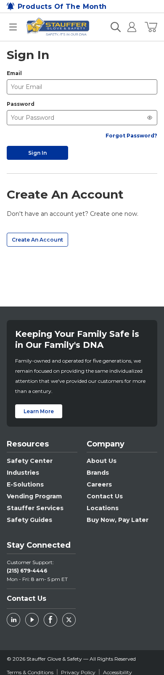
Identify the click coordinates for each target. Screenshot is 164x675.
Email (14, 73)
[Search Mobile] (116, 27)
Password (20, 104)
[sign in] (128, 27)
